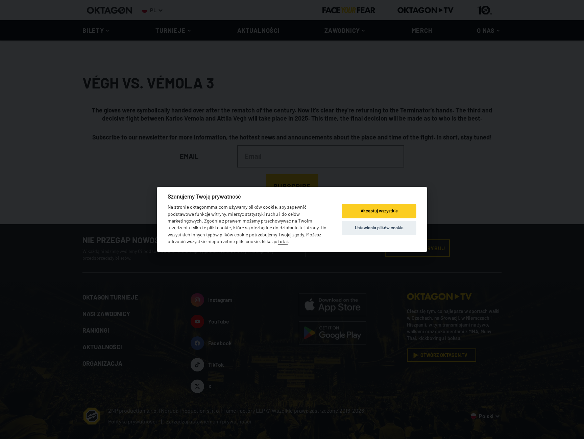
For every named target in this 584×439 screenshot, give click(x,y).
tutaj (283, 241)
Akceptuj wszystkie (379, 210)
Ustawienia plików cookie (379, 227)
